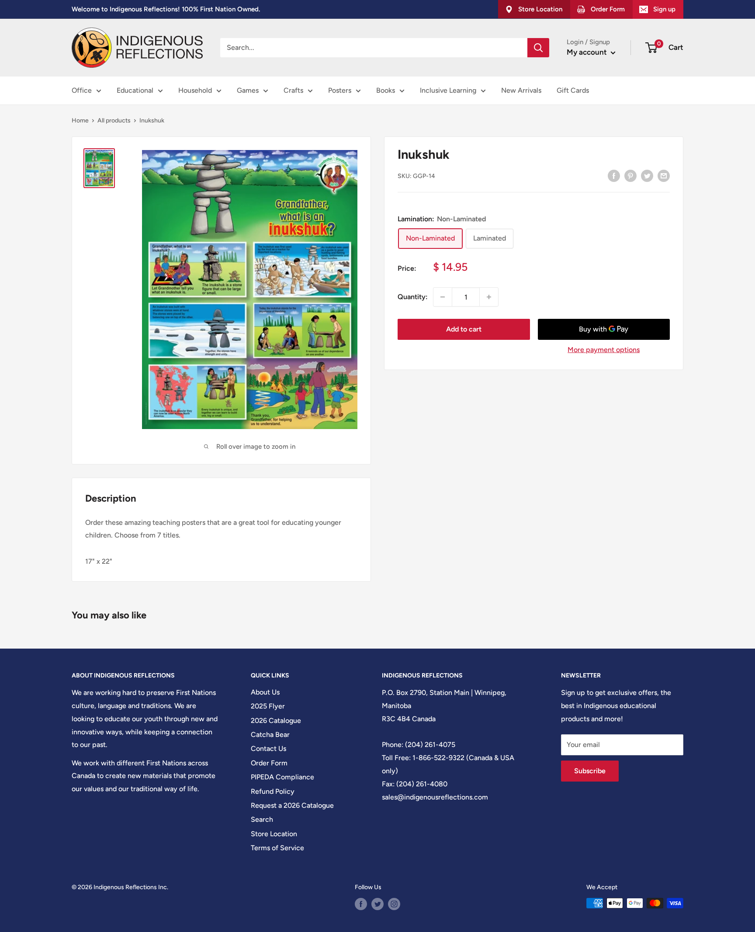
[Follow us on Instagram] (394, 904)
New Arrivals (521, 90)
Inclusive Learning (448, 90)
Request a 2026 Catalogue (292, 805)
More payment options (604, 350)
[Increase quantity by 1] (489, 297)
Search (262, 819)
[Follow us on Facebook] (361, 904)
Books (385, 90)
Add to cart (463, 329)
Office (82, 90)
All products (114, 120)
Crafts (293, 90)
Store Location (274, 834)
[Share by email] (664, 175)
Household (195, 90)
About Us (265, 692)
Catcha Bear (270, 734)
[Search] (538, 47)
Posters (339, 90)
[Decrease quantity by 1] (442, 297)
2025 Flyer (268, 706)
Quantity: (413, 297)
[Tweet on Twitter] (647, 175)
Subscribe (590, 771)
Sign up (664, 9)
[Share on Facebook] (614, 175)
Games (248, 90)
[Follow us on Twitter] (377, 904)
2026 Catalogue (276, 720)
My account (588, 52)
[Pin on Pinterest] (630, 175)
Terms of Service (277, 848)
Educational (135, 90)
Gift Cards (573, 90)
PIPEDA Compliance (282, 777)
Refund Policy (272, 791)
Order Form (269, 763)
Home (80, 120)
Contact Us (268, 748)
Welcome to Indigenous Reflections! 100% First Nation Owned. (166, 9)
